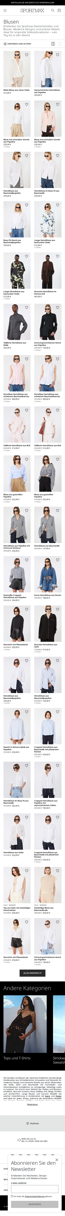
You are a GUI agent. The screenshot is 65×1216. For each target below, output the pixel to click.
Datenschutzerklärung (34, 1196)
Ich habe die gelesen (33, 1196)
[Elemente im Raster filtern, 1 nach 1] (60, 43)
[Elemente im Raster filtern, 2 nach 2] (53, 43)
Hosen (59, 1096)
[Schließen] (56, 1159)
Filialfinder (34, 1123)
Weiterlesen (32, 1104)
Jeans (47, 1096)
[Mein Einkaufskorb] (59, 10)
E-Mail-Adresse (19, 1183)
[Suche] (52, 10)
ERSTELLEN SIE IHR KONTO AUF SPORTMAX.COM (32, 2)
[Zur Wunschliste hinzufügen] (26, 54)
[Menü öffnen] (5, 10)
